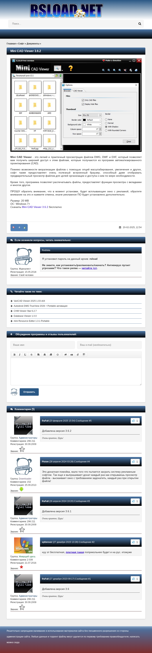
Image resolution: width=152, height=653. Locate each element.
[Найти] (139, 23)
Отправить (29, 392)
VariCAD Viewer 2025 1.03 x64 (29, 301)
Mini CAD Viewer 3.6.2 (35, 206)
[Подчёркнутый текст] (25, 355)
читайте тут (89, 268)
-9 (19, 227)
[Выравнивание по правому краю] (51, 355)
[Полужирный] (14, 355)
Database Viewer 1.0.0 (25, 316)
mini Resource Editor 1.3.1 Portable (31, 321)
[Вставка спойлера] (84, 355)
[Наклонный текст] (19, 355)
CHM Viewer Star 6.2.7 (25, 311)
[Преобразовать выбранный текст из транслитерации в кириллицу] (78, 355)
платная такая (75, 552)
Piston (45, 461)
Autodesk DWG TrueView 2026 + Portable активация (40, 306)
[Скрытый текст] (65, 355)
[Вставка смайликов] (58, 355)
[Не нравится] (13, 227)
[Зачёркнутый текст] (31, 355)
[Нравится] (25, 227)
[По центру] (45, 355)
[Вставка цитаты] (72, 355)
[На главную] (76, 9)
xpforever (47, 542)
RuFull (45, 420)
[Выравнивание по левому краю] (38, 355)
